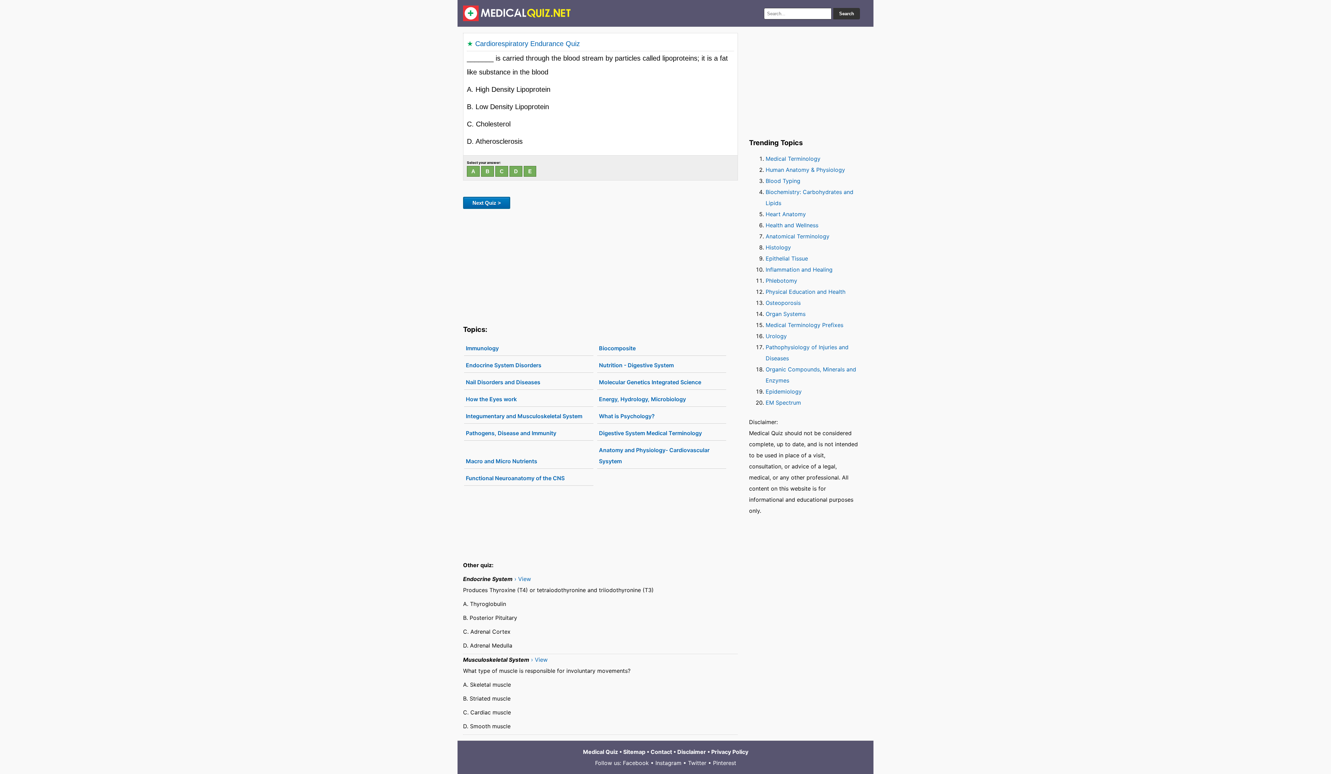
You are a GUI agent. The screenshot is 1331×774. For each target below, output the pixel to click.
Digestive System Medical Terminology (650, 433)
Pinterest (724, 762)
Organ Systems (786, 313)
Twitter (697, 762)
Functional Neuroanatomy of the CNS (515, 478)
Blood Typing (783, 180)
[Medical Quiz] (517, 13)
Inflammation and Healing (799, 269)
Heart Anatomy (786, 214)
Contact (661, 751)
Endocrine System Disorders (503, 365)
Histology (778, 247)
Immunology (482, 348)
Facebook (636, 762)
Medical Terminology (793, 158)
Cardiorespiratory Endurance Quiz (527, 43)
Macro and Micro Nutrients (501, 461)
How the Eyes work (491, 399)
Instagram (668, 762)
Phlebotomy (781, 280)
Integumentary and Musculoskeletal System (524, 416)
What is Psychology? (627, 416)
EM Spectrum (783, 402)
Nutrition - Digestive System (636, 365)
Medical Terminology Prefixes (804, 325)
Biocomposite (617, 348)
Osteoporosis (783, 302)
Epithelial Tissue (787, 258)
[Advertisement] (600, 265)
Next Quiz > (486, 203)
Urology (776, 336)
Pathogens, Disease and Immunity (511, 433)
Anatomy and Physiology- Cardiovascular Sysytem (654, 456)
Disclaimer (691, 751)
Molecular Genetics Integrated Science (650, 382)
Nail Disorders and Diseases (503, 382)
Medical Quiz (600, 751)
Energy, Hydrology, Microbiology (642, 399)
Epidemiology (784, 391)
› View (522, 578)
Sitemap (634, 751)
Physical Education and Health (805, 291)
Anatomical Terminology (797, 236)
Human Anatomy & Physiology (805, 169)
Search (846, 13)
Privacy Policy (729, 751)
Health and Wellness (792, 225)
